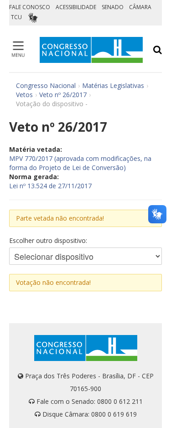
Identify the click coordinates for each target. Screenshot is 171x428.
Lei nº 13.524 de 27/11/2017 (50, 185)
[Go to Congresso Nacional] (91, 50)
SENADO (113, 7)
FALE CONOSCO (29, 7)
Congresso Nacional (46, 85)
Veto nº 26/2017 (63, 94)
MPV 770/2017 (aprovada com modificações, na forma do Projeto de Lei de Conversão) (80, 163)
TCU (16, 17)
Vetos (24, 94)
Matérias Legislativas (113, 85)
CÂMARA (140, 7)
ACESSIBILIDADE (76, 7)
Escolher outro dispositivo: (48, 240)
